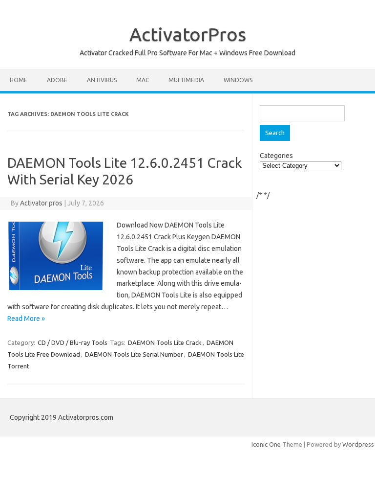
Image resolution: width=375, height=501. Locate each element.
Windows (238, 80)
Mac (142, 80)
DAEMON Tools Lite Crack (165, 342)
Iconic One (266, 444)
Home (18, 80)
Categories (276, 155)
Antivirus (102, 80)
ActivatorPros (187, 34)
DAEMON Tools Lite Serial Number (134, 354)
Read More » (26, 318)
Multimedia (186, 80)
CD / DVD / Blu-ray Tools (72, 342)
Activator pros (41, 203)
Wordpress (358, 444)
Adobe (57, 80)
